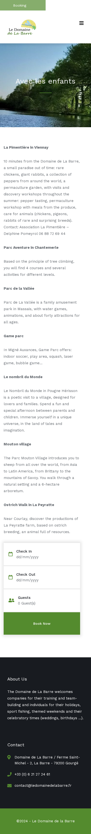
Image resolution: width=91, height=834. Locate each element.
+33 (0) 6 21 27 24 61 (32, 774)
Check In (24, 551)
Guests (24, 598)
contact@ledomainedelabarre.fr (43, 785)
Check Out (25, 574)
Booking (19, 5)
